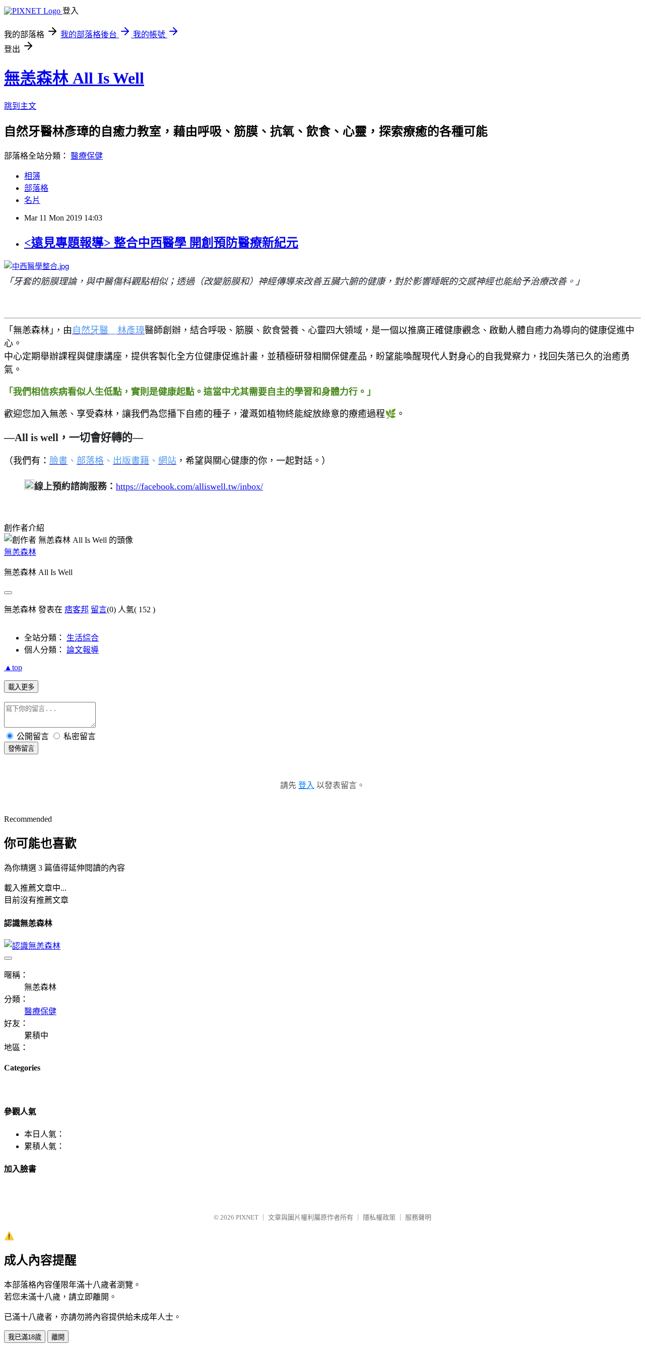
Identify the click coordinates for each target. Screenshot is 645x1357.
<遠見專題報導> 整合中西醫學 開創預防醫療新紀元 (161, 242)
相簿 (32, 176)
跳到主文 (20, 106)
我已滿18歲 (24, 1337)
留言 (99, 609)
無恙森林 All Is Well (74, 78)
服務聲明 (418, 1217)
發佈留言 (21, 748)
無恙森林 (20, 552)
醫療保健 (87, 156)
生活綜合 (83, 637)
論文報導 (83, 650)
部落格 (36, 188)
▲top (13, 667)
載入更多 (21, 687)
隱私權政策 (379, 1217)
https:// (128, 486)
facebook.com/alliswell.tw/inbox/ (202, 486)
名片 (32, 200)
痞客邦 (76, 609)
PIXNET (247, 1217)
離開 (57, 1337)
